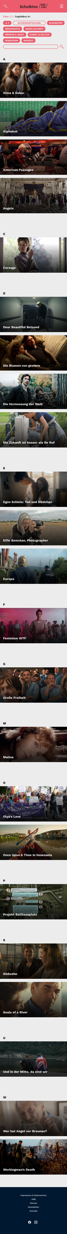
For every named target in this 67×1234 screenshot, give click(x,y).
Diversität (56, 23)
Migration (11, 40)
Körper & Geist (14, 34)
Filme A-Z (8, 16)
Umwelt (29, 40)
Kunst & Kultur (40, 34)
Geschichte (12, 29)
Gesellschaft (34, 29)
